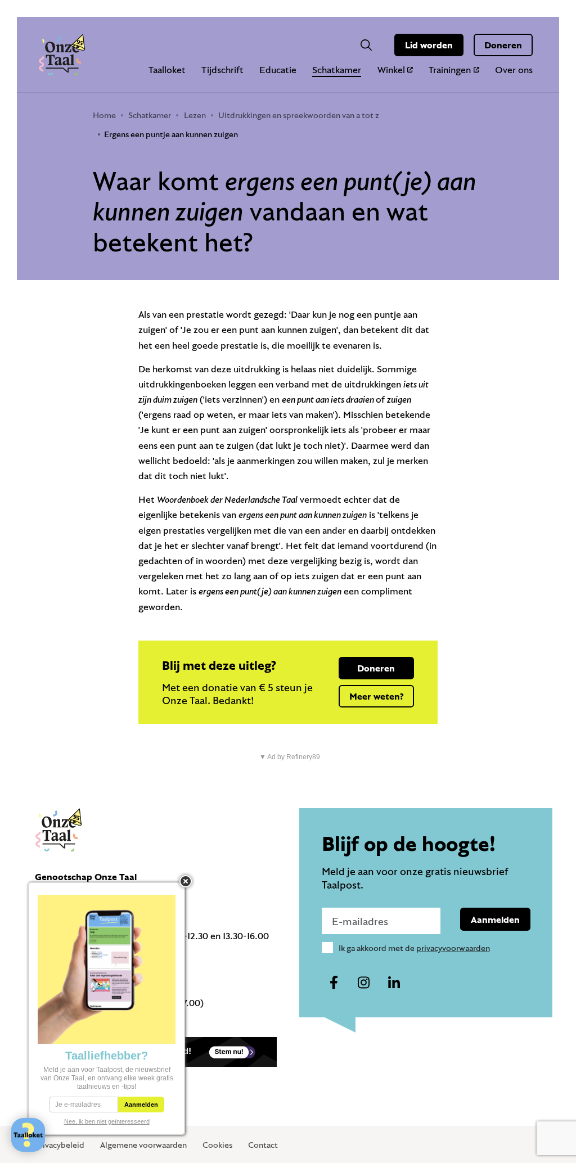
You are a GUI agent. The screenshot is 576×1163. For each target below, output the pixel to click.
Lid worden (429, 45)
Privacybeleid (59, 1144)
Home (104, 115)
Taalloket (167, 69)
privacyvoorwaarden (453, 948)
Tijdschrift (222, 69)
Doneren (503, 45)
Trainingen (450, 69)
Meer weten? (376, 696)
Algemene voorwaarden (143, 1144)
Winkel (391, 69)
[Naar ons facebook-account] (334, 983)
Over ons (514, 69)
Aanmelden (495, 919)
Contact (263, 1144)
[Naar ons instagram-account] (364, 983)
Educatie (277, 69)
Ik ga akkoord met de (414, 948)
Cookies (217, 1144)
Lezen (195, 115)
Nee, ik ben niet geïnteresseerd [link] (107, 1121)
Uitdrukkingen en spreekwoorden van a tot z (298, 115)
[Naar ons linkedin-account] (393, 983)
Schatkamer (336, 69)
